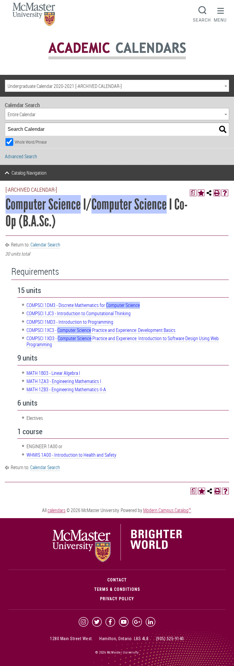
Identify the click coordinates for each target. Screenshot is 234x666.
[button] (220, 13)
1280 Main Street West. (71, 638)
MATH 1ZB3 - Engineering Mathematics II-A (66, 389)
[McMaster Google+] (137, 622)
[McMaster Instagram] (83, 622)
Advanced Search (21, 156)
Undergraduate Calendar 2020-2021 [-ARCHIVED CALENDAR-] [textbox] (65, 86)
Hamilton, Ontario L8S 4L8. (124, 638)
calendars (57, 510)
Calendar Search (45, 244)
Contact (117, 579)
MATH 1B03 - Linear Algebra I (53, 373)
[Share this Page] (209, 193)
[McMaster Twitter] (97, 622)
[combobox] (117, 86)
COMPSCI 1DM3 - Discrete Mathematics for (83, 305)
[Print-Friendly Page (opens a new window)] (217, 193)
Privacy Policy (117, 598)
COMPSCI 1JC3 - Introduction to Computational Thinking (79, 313)
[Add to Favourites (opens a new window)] (201, 193)
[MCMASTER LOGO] (33, 16)
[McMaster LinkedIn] (150, 622)
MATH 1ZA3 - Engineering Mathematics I (64, 381)
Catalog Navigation (29, 172)
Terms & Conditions (117, 589)
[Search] (222, 129)
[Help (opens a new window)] (225, 193)
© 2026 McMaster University (117, 652)
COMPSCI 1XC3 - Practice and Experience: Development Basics (101, 330)
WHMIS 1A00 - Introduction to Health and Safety (71, 455)
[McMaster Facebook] (110, 622)
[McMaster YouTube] (124, 622)
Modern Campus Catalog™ (167, 510)
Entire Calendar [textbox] (22, 114)
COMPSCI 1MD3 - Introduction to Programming (70, 322)
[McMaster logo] (117, 560)
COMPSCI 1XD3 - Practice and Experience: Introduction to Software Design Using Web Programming (123, 341)
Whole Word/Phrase (31, 142)
